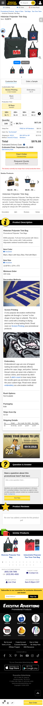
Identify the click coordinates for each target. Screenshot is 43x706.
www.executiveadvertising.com (21, 683)
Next (39, 113)
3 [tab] (9, 562)
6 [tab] (20, 562)
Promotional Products (7, 11)
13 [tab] (9, 565)
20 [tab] (33, 565)
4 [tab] (13, 562)
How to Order (33, 642)
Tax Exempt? (13, 132)
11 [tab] (37, 562)
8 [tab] (27, 562)
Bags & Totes (19, 11)
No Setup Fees (35, 644)
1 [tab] (21, 77)
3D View (21, 7)
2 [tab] (6, 562)
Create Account (21, 642)
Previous (5, 181)
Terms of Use (6, 644)
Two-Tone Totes (37, 11)
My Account (8, 642)
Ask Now (17, 498)
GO (33, 3)
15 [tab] (16, 565)
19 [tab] (30, 565)
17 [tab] (23, 565)
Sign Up (33, 596)
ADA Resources (29, 647)
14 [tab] (13, 565)
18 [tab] (27, 565)
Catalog (7, 7)
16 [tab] (20, 565)
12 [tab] (40, 562)
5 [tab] (16, 562)
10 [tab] (33, 562)
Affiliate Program (14, 647)
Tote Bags (28, 11)
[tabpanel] (12, 70)
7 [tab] (23, 562)
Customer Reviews (20, 644)
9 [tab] (30, 562)
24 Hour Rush (35, 7)
